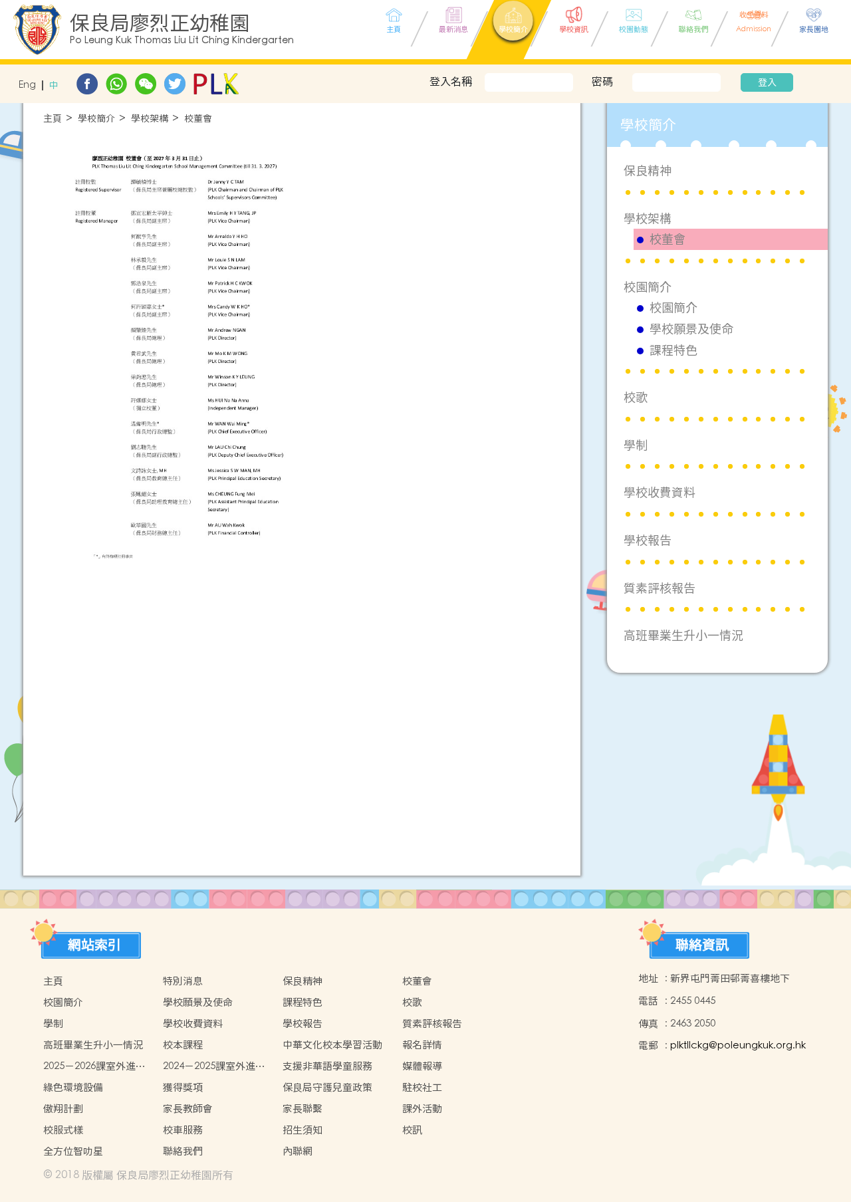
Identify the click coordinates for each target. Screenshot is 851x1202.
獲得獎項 (183, 1087)
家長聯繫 (302, 1109)
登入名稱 (450, 81)
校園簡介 (647, 287)
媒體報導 (422, 1066)
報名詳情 (422, 1045)
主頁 (52, 118)
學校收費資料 (659, 492)
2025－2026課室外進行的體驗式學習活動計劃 (94, 1066)
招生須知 (302, 1130)
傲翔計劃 (63, 1109)
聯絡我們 (183, 1151)
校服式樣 (63, 1130)
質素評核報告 (659, 588)
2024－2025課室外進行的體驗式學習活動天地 (214, 1066)
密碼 (602, 81)
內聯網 (297, 1151)
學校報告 (647, 540)
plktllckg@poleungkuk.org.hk (738, 1045)
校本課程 (183, 1045)
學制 (636, 445)
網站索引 (94, 944)
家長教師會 (188, 1109)
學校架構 (149, 118)
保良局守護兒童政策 (327, 1087)
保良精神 (647, 170)
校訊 (412, 1130)
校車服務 (183, 1130)
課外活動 (422, 1109)
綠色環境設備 (73, 1087)
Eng (27, 85)
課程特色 (673, 350)
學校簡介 (96, 118)
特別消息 (183, 981)
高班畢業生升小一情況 (683, 635)
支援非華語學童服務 (327, 1066)
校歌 (636, 397)
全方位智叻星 (73, 1151)
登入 (767, 82)
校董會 (198, 118)
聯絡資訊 (702, 944)
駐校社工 (422, 1087)
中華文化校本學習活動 (332, 1045)
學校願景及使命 (691, 329)
